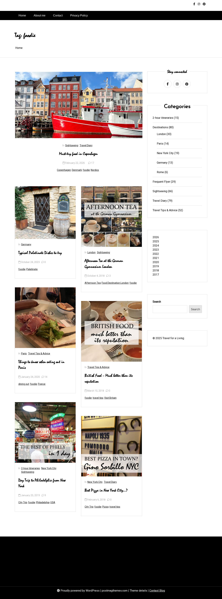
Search (157, 301)
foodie (86, 170)
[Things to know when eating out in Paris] (45, 317)
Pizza (105, 506)
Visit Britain (110, 397)
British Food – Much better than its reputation (109, 379)
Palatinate (32, 269)
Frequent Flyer (161, 181)
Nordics (95, 170)
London (91, 252)
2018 (156, 270)
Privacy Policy (79, 15)
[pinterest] (204, 4)
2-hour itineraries (30, 468)
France (41, 384)
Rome (160, 172)
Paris (24, 353)
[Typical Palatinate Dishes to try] (45, 212)
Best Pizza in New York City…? (106, 490)
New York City (48, 468)
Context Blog (157, 590)
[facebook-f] (194, 4)
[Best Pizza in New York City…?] (111, 446)
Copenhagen (64, 170)
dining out (23, 384)
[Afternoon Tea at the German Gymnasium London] (111, 216)
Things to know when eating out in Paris (41, 365)
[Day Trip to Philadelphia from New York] (45, 432)
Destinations (160, 127)
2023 (156, 249)
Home (22, 15)
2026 (156, 237)
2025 (156, 241)
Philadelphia (42, 502)
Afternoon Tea (93, 282)
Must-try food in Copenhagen (78, 154)
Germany (26, 244)
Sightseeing (71, 145)
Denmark (77, 170)
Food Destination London (115, 282)
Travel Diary (86, 145)
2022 (156, 254)
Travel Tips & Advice (39, 353)
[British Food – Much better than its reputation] (111, 331)
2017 (156, 274)
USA (52, 502)
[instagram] (199, 4)
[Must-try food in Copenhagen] (78, 105)
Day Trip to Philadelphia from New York (42, 483)
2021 (156, 258)
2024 (156, 245)
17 (92, 163)
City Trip (22, 502)
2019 (156, 266)
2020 (156, 262)
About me (39, 15)
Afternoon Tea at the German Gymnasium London (104, 264)
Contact (58, 15)
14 (46, 377)
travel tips (98, 397)
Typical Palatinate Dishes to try (40, 253)
